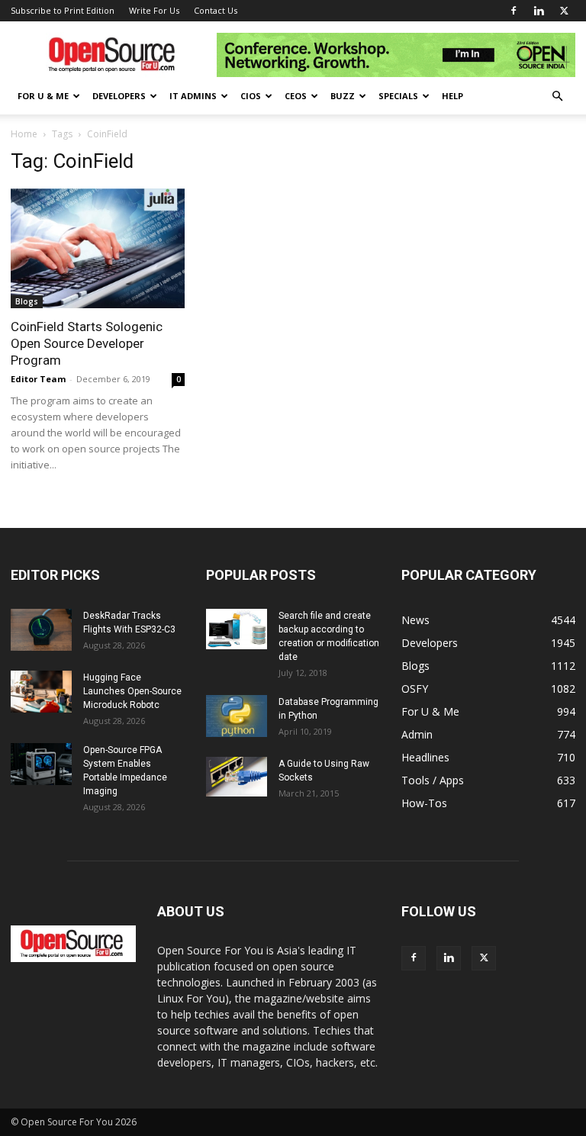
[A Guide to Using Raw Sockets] (236, 776)
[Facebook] (513, 10)
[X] (563, 10)
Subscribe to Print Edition (62, 10)
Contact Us (215, 10)
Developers (119, 95)
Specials (398, 95)
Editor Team (38, 379)
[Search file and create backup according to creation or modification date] (236, 629)
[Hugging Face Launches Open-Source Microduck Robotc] (41, 692)
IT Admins (193, 95)
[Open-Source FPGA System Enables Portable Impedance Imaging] (41, 764)
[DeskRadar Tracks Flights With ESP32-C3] (41, 630)
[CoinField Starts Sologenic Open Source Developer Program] (98, 248)
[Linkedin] (538, 10)
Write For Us (154, 10)
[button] (557, 96)
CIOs (250, 95)
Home (24, 133)
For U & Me (43, 95)
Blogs (26, 301)
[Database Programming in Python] (236, 716)
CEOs (296, 95)
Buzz (342, 95)
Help (452, 95)
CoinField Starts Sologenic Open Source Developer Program (87, 343)
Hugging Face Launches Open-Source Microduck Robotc (132, 691)
